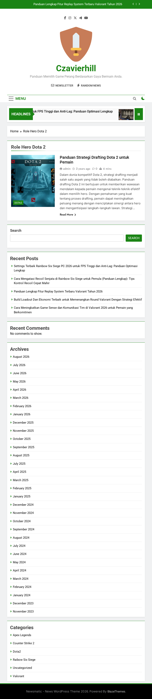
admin (67, 169)
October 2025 (21, 439)
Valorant (18, 676)
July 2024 (19, 546)
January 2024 (21, 595)
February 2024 (22, 587)
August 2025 (21, 455)
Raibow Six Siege (24, 660)
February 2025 (22, 488)
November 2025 (23, 431)
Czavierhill (76, 68)
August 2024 (21, 537)
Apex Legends (22, 635)
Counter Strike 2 (23, 643)
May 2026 (19, 381)
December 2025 (23, 422)
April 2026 (19, 389)
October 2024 (21, 521)
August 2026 (21, 357)
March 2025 (20, 480)
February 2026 (22, 406)
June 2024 (19, 554)
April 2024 (19, 570)
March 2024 (20, 579)
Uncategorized (22, 668)
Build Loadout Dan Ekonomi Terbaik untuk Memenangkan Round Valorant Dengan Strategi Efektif (78, 299)
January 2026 (21, 414)
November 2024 (23, 513)
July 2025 (19, 463)
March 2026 (20, 398)
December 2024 (23, 505)
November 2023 (23, 611)
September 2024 (23, 529)
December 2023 (23, 603)
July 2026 (19, 365)
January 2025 (21, 496)
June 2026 (19, 373)
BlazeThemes (116, 691)
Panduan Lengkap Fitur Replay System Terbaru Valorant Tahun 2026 (77, 4)
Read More (66, 214)
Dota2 (18, 203)
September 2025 (23, 447)
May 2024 (19, 562)
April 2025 (19, 472)
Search (15, 230)
